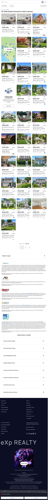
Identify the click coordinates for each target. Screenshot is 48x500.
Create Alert (8, 106)
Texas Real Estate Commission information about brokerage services (24, 479)
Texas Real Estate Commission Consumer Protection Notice (24, 480)
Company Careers (4, 409)
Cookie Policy (3, 429)
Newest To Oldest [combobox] (12, 5)
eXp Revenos (28, 409)
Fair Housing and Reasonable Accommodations (24, 475)
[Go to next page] (29, 247)
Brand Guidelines (4, 431)
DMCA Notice (24, 472)
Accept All (12, 497)
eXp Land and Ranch (30, 416)
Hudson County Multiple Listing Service (30, 293)
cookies (4, 490)
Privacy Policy (3, 426)
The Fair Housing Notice (38, 481)
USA (20, 243)
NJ (23, 243)
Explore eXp (3, 400)
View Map (9, 49)
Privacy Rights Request (5, 424)
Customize (36, 497)
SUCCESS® (28, 405)
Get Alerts (44, 5)
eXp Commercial (29, 411)
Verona (27, 243)
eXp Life (27, 400)
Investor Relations (4, 407)
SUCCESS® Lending (30, 407)
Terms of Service (33, 474)
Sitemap (2, 433)
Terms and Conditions (5, 422)
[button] (24, 256)
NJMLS (5, 266)
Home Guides (3, 411)
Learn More (39, 483)
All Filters (5, 5)
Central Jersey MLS (26, 305)
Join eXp (2, 405)
